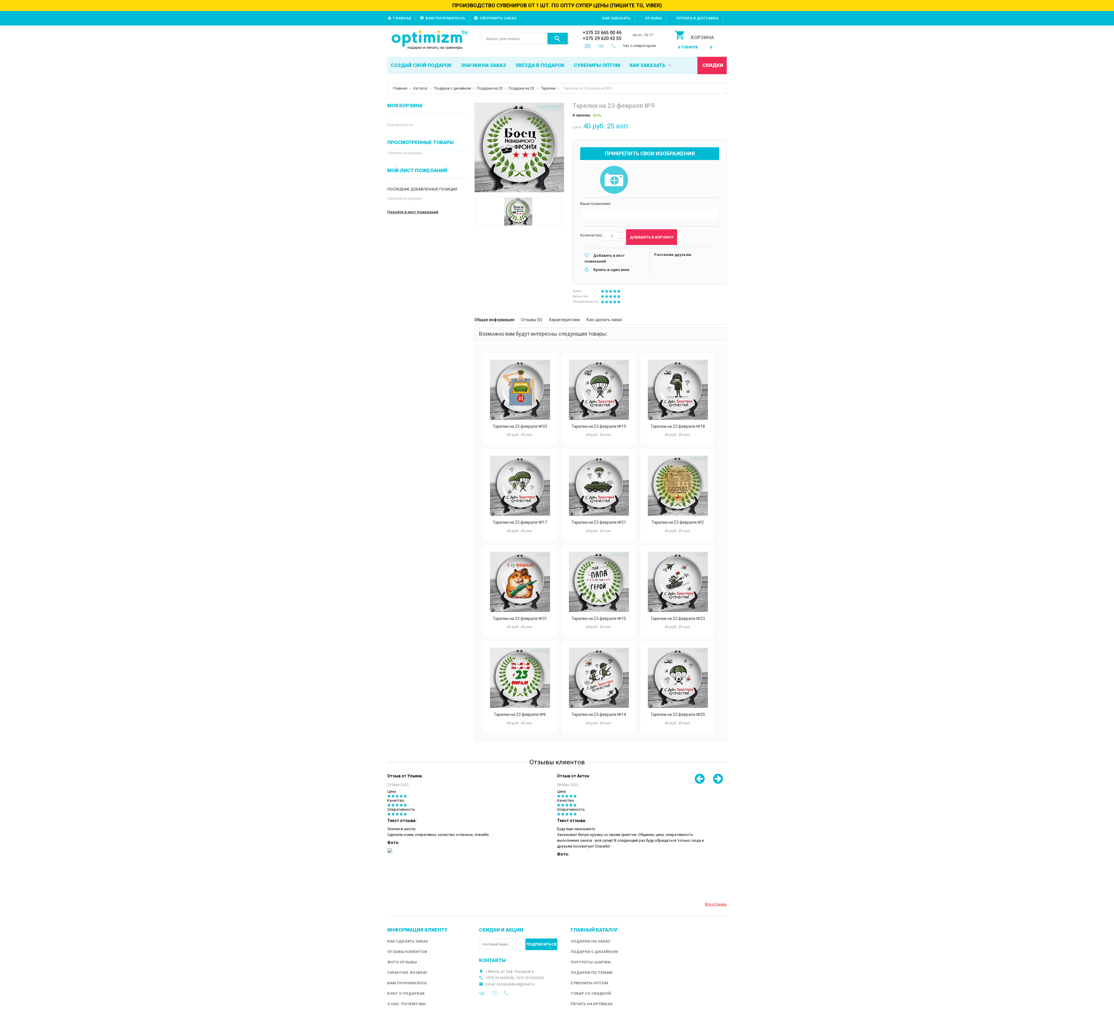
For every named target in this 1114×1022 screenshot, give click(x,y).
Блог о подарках (405, 993)
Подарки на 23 (489, 88)
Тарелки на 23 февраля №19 (599, 426)
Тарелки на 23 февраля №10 (599, 618)
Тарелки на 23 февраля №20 (677, 714)
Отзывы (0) (531, 319)
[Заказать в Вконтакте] (601, 46)
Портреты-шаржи (591, 962)
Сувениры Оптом (589, 983)
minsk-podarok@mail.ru (516, 984)
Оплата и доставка (697, 18)
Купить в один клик (611, 270)
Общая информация (494, 319)
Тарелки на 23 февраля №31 (520, 618)
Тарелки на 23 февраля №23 (677, 618)
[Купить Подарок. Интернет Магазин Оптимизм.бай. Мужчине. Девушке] (430, 40)
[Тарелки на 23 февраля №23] (678, 582)
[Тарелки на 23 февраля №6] (520, 678)
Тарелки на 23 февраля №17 (520, 522)
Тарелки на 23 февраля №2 (678, 522)
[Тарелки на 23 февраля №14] (599, 678)
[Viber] (506, 993)
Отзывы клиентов (407, 952)
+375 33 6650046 (500, 978)
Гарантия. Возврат (407, 972)
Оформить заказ (498, 18)
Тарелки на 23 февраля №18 (677, 426)
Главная (402, 18)
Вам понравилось (445, 18)
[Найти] (557, 38)
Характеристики (564, 319)
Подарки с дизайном (452, 88)
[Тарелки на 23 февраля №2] (678, 486)
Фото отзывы (402, 962)
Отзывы (653, 18)
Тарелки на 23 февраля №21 (599, 522)
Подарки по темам (591, 972)
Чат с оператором (639, 45)
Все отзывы (716, 904)
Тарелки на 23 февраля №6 (520, 714)
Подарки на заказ (590, 941)
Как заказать (616, 18)
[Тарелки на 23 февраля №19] (599, 390)
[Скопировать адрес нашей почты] (588, 46)
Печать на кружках (591, 1004)
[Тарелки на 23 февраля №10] (599, 582)
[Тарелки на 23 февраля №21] (599, 486)
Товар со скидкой (591, 993)
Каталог (420, 88)
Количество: (591, 235)
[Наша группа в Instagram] (494, 993)
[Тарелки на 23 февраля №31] (520, 582)
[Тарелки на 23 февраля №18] (678, 390)
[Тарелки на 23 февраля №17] (520, 486)
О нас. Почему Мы (406, 1004)
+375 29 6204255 (530, 978)
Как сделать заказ (604, 319)
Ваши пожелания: (595, 203)
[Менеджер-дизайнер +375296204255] (614, 46)
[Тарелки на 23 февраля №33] (520, 390)
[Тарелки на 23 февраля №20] (678, 678)
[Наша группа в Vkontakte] (482, 993)
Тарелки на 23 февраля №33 (520, 426)
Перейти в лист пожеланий (412, 212)
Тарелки (548, 88)
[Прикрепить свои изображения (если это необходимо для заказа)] (614, 180)
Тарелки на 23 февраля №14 (599, 714)
